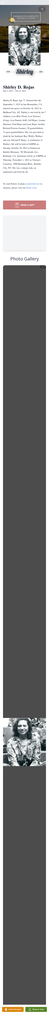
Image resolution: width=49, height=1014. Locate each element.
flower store (31, 187)
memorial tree (33, 183)
